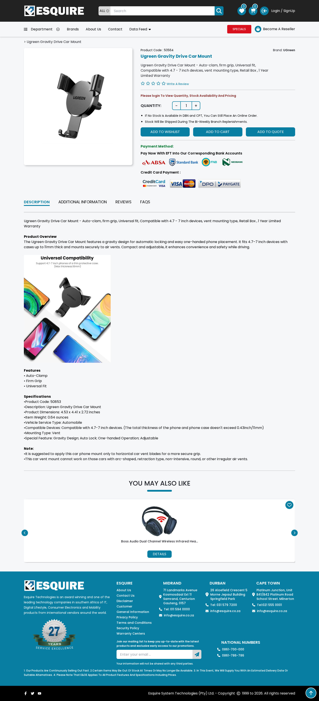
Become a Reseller (279, 28)
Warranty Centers (131, 633)
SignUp (289, 10)
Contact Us (126, 595)
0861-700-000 (233, 649)
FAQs (145, 202)
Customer (124, 606)
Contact (115, 29)
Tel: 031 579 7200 (223, 605)
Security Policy (128, 628)
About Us (93, 29)
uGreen (289, 50)
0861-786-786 (233, 655)
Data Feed (138, 29)
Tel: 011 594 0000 (177, 609)
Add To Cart (218, 131)
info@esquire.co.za (179, 615)
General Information (133, 612)
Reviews (123, 202)
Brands (73, 29)
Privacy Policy (127, 617)
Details (159, 554)
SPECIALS (239, 29)
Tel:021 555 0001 (269, 605)
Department (42, 29)
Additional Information (82, 202)
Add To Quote (270, 131)
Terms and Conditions (134, 623)
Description (37, 202)
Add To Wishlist (165, 131)
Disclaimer (125, 601)
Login (275, 10)
